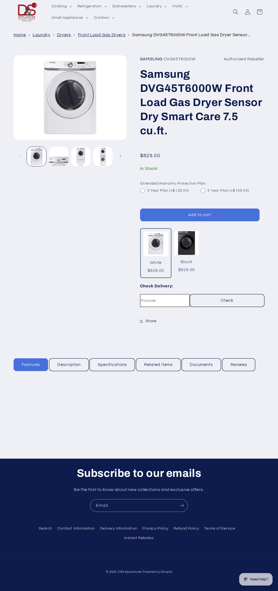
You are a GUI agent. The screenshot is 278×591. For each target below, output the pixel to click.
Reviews (238, 365)
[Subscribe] (182, 505)
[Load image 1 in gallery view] (36, 156)
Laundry (41, 35)
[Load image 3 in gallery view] (80, 156)
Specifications (112, 365)
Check (227, 300)
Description (69, 365)
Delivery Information (118, 528)
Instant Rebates (139, 538)
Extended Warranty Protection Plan (173, 183)
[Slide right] (121, 156)
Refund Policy (186, 528)
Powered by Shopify (157, 571)
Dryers (64, 35)
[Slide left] (20, 156)
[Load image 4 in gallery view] (102, 156)
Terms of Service (219, 528)
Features (31, 365)
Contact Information (76, 528)
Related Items (158, 365)
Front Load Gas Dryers (102, 35)
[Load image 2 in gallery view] (58, 156)
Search (45, 528)
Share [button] (151, 321)
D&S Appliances (130, 571)
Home (20, 35)
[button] (61, 6)
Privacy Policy (155, 528)
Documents (201, 365)
